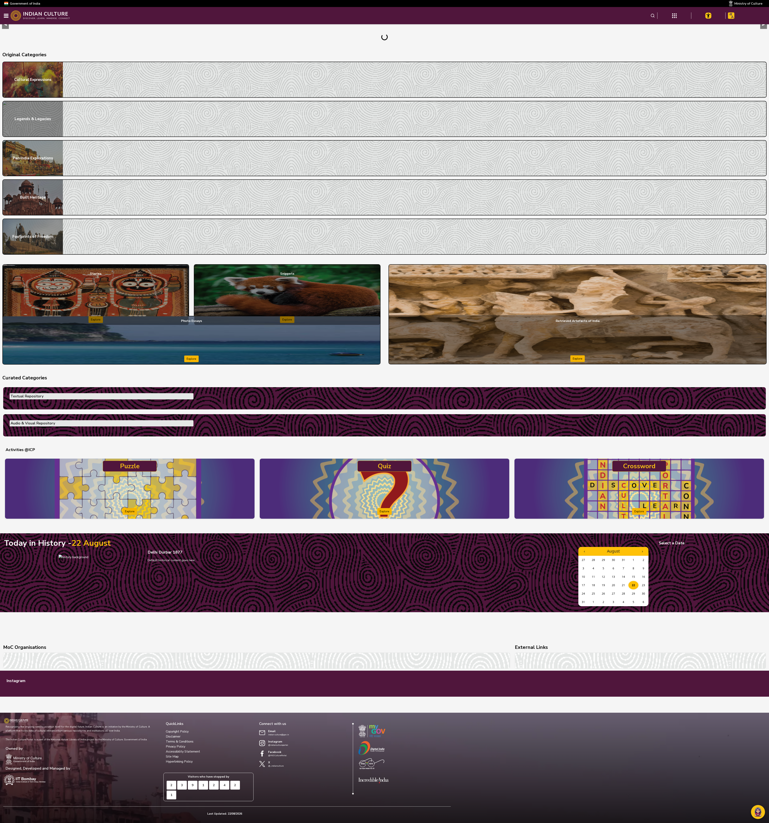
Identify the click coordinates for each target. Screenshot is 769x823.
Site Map (172, 756)
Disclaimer (173, 736)
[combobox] (731, 15)
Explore (191, 359)
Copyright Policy (177, 731)
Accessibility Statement (183, 751)
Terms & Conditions (179, 741)
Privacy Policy (175, 746)
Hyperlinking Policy (179, 761)
